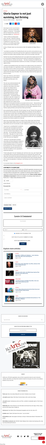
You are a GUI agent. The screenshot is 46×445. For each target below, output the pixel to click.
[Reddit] (27, 436)
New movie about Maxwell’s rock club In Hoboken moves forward (21, 394)
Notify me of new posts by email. (22, 240)
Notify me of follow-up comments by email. (22, 237)
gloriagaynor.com (19, 163)
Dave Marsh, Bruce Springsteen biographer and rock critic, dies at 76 (22, 410)
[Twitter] (24, 436)
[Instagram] (21, 436)
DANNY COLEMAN (11, 19)
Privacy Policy (2, 444)
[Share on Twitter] (13, 24)
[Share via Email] (18, 24)
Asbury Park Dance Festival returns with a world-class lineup (23, 397)
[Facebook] (18, 436)
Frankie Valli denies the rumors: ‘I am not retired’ (19, 413)
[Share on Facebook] (10, 24)
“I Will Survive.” (16, 34)
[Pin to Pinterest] (16, 24)
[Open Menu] (42, 4)
